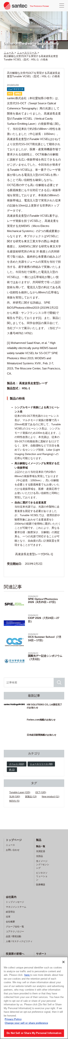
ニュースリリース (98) (41, 764)
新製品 (18, 94)
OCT (10, 94)
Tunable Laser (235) (19, 792)
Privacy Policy (13, 1019)
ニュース (10, 845)
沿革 (8, 916)
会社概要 (10, 921)
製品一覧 (40, 846)
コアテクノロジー (15, 931)
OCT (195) (40, 792)
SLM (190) (14, 796)
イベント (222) (16, 764)
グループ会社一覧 (15, 926)
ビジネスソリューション (41, 876)
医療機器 (40, 884)
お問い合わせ (12, 850)
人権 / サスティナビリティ (19, 941)
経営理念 (10, 911)
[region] (34, 998)
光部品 (39, 856)
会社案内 (11, 896)
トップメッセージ (15, 902)
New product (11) (50, 796)
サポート (41, 953)
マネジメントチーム (16, 907)
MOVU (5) (14, 801)
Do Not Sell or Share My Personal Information (34, 1033)
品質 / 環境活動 (13, 936)
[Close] (63, 962)
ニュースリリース (15, 89)
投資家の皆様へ (15, 953)
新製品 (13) (31, 796)
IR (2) (12, 769)
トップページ (14, 839)
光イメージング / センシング (42, 864)
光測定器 (40, 851)
